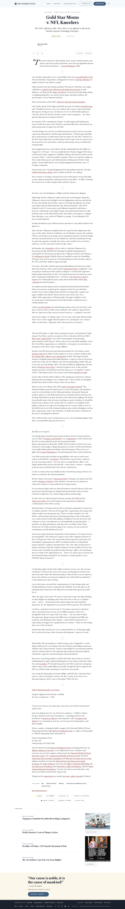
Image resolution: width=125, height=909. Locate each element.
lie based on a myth (78, 277)
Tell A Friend (107, 902)
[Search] (108, 4)
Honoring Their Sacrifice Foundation (47, 759)
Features (57, 3)
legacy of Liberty (59, 92)
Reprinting (49, 906)
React (39, 796)
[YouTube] (65, 906)
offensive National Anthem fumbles (71, 102)
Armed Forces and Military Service (76, 783)
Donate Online (88, 902)
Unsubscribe (60, 902)
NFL (43, 783)
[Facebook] (55, 906)
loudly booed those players (42, 172)
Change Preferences (49, 902)
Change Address (38, 902)
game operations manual (72, 387)
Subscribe (100, 3)
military (61, 783)
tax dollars (43, 664)
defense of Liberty (46, 481)
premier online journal (72, 776)
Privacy (32, 906)
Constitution (71, 439)
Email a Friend (66, 800)
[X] (59, 906)
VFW (77, 498)
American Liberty (50, 718)
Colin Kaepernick (70, 269)
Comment (51, 796)
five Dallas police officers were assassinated (49, 356)
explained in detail (41, 256)
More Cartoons (92, 832)
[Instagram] (62, 906)
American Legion (39, 501)
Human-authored (40, 906)
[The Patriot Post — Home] (25, 4)
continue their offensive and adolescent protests (60, 90)
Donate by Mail (98, 902)
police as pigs (81, 373)
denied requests (38, 354)
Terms (26, 906)
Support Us (86, 3)
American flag (46, 786)
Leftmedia (49, 248)
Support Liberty (38, 894)
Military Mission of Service (43, 750)
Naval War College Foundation (69, 767)
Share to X (65, 796)
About (49, 3)
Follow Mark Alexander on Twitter (46, 690)
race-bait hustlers (44, 307)
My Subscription (70, 3)
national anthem (51, 783)
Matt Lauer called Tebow (42, 339)
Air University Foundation (42, 767)
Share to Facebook (82, 796)
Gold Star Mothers (82, 80)
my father (55, 459)
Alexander (48, 12)
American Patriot (61, 479)
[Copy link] (42, 53)
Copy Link (80, 800)
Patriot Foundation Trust (62, 731)
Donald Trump (87, 106)
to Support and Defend (52, 439)
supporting (48, 776)
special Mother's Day (84, 77)
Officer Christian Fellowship (78, 764)
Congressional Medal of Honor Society (64, 756)
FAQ (16, 906)
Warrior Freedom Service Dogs (78, 759)
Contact (21, 906)
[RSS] (68, 906)
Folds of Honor (49, 764)
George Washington (48, 452)
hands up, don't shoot (46, 367)
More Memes (91, 864)
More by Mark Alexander (40, 790)
